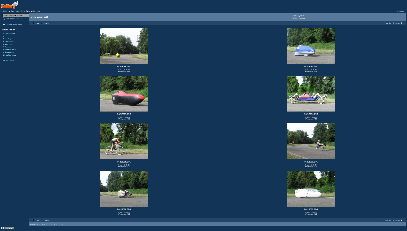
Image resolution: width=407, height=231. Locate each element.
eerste (37, 23)
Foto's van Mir (17, 11)
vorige (46, 23)
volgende (387, 23)
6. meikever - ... (9, 44)
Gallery (5, 11)
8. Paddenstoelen (9, 50)
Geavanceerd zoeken (14, 19)
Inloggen (400, 11)
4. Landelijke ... (9, 39)
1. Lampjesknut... (9, 33)
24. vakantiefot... (9, 60)
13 (62, 224)
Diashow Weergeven (14, 24)
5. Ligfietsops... (9, 41)
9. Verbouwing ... (9, 52)
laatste (397, 23)
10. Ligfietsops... (9, 55)
